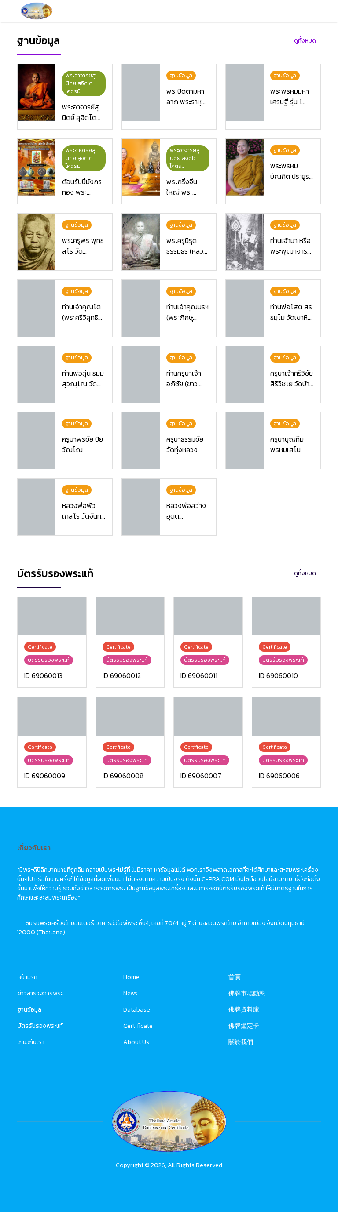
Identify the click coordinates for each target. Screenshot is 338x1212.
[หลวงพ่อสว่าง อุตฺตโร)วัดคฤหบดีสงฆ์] (141, 507)
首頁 (234, 977)
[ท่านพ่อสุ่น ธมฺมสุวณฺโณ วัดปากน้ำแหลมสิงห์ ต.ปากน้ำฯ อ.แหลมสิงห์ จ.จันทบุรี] (36, 374)
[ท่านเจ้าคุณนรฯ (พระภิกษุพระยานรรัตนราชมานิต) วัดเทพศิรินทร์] (141, 308)
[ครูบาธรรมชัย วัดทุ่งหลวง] (141, 440)
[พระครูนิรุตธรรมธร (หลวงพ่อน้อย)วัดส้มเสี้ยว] (141, 242)
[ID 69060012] (130, 616)
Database (136, 1009)
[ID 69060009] (52, 716)
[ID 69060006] (286, 716)
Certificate (138, 1026)
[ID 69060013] (52, 616)
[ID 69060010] (286, 616)
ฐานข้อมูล (29, 1009)
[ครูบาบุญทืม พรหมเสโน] (245, 440)
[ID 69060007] (208, 716)
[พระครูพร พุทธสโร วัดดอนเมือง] (36, 242)
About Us (136, 1042)
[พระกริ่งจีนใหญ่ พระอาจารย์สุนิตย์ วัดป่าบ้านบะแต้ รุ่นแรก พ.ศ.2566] (141, 167)
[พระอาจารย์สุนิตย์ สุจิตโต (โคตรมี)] (36, 92)
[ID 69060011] (208, 616)
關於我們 (240, 1042)
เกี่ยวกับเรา (31, 1042)
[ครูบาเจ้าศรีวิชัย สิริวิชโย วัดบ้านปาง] (245, 374)
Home (131, 977)
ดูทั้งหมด (305, 40)
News (130, 993)
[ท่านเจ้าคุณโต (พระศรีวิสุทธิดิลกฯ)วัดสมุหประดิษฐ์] (36, 308)
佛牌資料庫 (243, 1009)
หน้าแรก (27, 977)
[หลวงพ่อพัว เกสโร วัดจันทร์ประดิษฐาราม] (36, 507)
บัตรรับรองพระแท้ (40, 1026)
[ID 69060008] (130, 716)
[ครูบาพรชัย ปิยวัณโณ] (36, 440)
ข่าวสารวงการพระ (40, 993)
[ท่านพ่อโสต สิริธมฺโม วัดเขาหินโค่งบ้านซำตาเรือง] (245, 308)
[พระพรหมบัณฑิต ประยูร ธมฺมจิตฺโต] (245, 167)
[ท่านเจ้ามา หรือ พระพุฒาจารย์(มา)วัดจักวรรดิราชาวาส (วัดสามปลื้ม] (245, 242)
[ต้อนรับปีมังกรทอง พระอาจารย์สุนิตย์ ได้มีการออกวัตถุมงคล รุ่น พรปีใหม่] (36, 167)
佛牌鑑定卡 (243, 1026)
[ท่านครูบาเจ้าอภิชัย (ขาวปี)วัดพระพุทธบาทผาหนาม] (141, 374)
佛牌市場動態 (246, 993)
